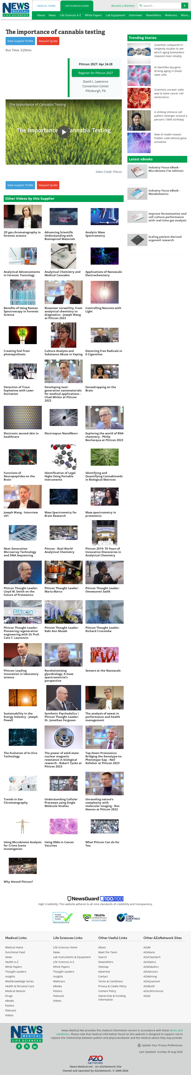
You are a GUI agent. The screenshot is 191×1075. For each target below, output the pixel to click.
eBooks (9, 1000)
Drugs (9, 996)
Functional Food (15, 952)
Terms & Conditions (110, 981)
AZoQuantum (151, 981)
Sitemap (103, 967)
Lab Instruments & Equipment (72, 957)
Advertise (104, 971)
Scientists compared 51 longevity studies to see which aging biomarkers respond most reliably (169, 50)
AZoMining (150, 976)
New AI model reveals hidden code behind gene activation (170, 138)
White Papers (13, 967)
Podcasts (10, 1010)
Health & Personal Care (19, 986)
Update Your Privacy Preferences (162, 1045)
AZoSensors (150, 971)
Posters (9, 1005)
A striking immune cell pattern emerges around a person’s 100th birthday (170, 115)
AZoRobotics (151, 967)
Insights (10, 976)
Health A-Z (11, 962)
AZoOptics (149, 962)
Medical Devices (15, 991)
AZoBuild (149, 986)
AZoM (147, 947)
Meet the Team (107, 952)
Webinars (59, 981)
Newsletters (105, 962)
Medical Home (46, 5)
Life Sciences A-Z (63, 962)
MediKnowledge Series (19, 981)
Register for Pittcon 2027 (95, 73)
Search (102, 957)
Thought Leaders (15, 971)
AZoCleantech (152, 957)
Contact (103, 976)
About (102, 947)
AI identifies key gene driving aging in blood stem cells (168, 70)
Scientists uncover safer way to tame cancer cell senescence (169, 93)
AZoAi (147, 996)
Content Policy (107, 991)
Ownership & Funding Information (112, 997)
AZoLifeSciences (153, 991)
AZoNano (149, 952)
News (8, 957)
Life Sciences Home (77, 5)
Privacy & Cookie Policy (112, 986)
